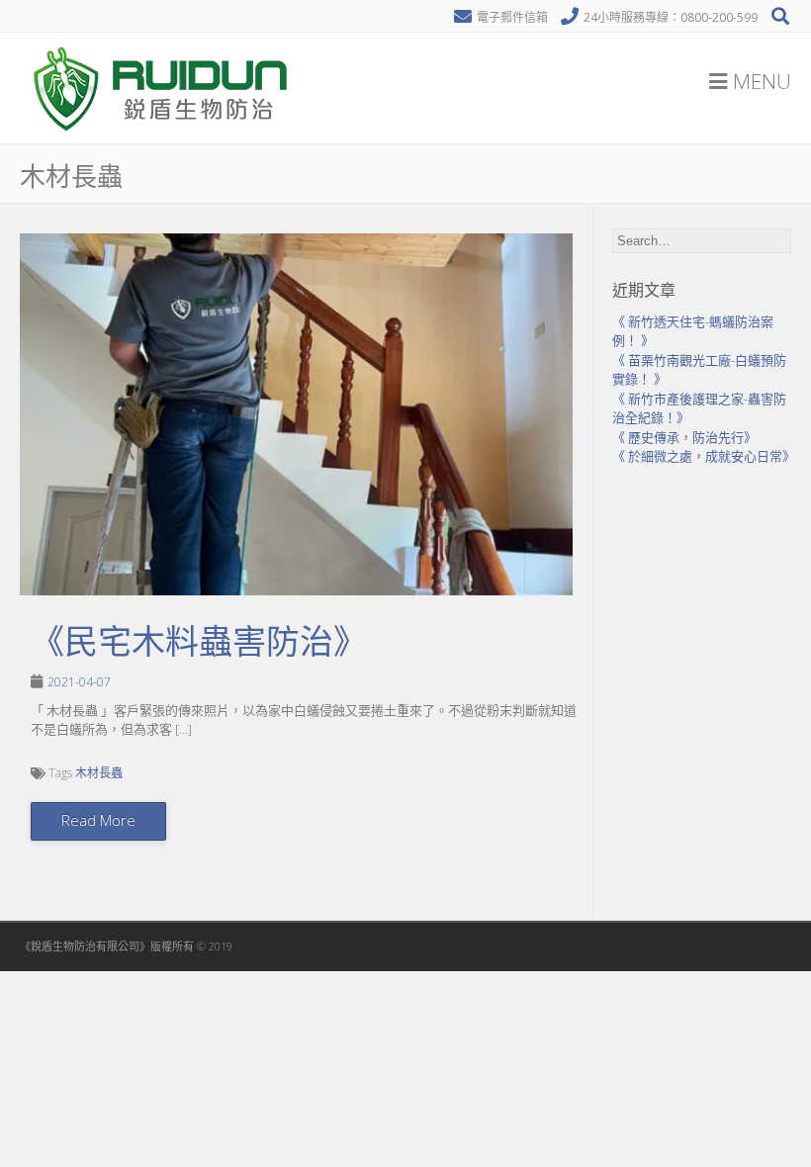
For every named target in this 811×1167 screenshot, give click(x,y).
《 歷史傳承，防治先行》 (684, 437)
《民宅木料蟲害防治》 (199, 642)
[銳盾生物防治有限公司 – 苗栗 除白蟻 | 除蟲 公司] (163, 138)
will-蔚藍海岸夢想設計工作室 (90, 961)
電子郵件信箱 (512, 17)
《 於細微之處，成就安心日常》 (703, 456)
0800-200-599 (719, 17)
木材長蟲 (99, 772)
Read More (98, 820)
